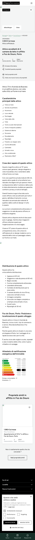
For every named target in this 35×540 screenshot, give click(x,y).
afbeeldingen (8, 27)
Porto (10, 35)
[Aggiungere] (31, 10)
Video (18, 27)
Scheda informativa (11, 66)
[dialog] (17, 513)
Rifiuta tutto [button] (24, 522)
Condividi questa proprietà (13, 69)
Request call (17, 538)
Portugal (4, 35)
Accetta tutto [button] (10, 522)
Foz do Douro (16, 35)
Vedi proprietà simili (11, 74)
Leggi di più (11, 507)
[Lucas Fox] (11, 3)
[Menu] (31, 3)
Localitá (5, 484)
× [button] (31, 496)
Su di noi (5, 480)
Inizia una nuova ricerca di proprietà (16, 78)
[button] (29, 415)
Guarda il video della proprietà (17, 254)
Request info (27, 538)
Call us (7, 538)
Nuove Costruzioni (9, 489)
